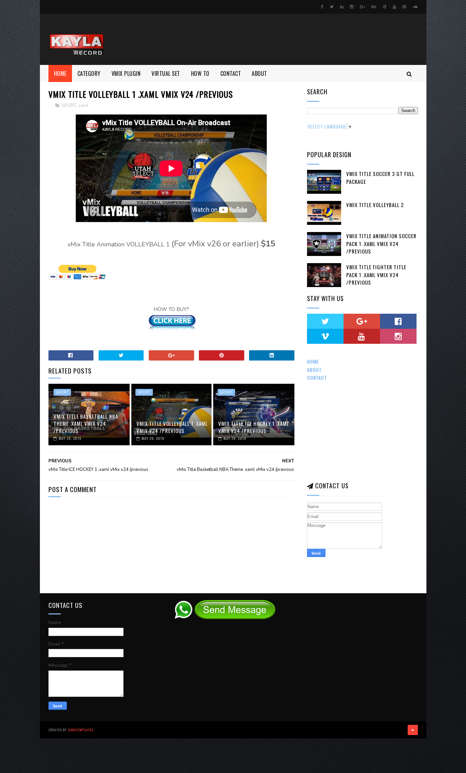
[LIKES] (398, 321)
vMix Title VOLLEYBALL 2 (375, 204)
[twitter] (331, 7)
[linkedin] (342, 7)
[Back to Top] (413, 730)
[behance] (374, 7)
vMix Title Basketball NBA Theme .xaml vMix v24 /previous (86, 423)
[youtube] (394, 7)
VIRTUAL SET (165, 73)
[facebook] (322, 7)
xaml (83, 106)
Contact (317, 377)
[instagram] (352, 7)
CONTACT (230, 73)
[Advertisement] (294, 39)
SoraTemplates (80, 729)
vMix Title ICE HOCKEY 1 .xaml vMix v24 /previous (253, 427)
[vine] (384, 7)
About (314, 369)
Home (60, 73)
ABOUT (259, 73)
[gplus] (362, 7)
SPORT (69, 106)
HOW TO (200, 73)
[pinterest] (404, 7)
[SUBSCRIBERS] (362, 336)
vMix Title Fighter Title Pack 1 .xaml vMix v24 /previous (376, 274)
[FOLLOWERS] (325, 336)
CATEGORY (89, 73)
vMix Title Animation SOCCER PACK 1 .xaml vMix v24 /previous (381, 243)
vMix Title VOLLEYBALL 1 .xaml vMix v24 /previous (172, 427)
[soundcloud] (415, 7)
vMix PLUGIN (126, 73)
